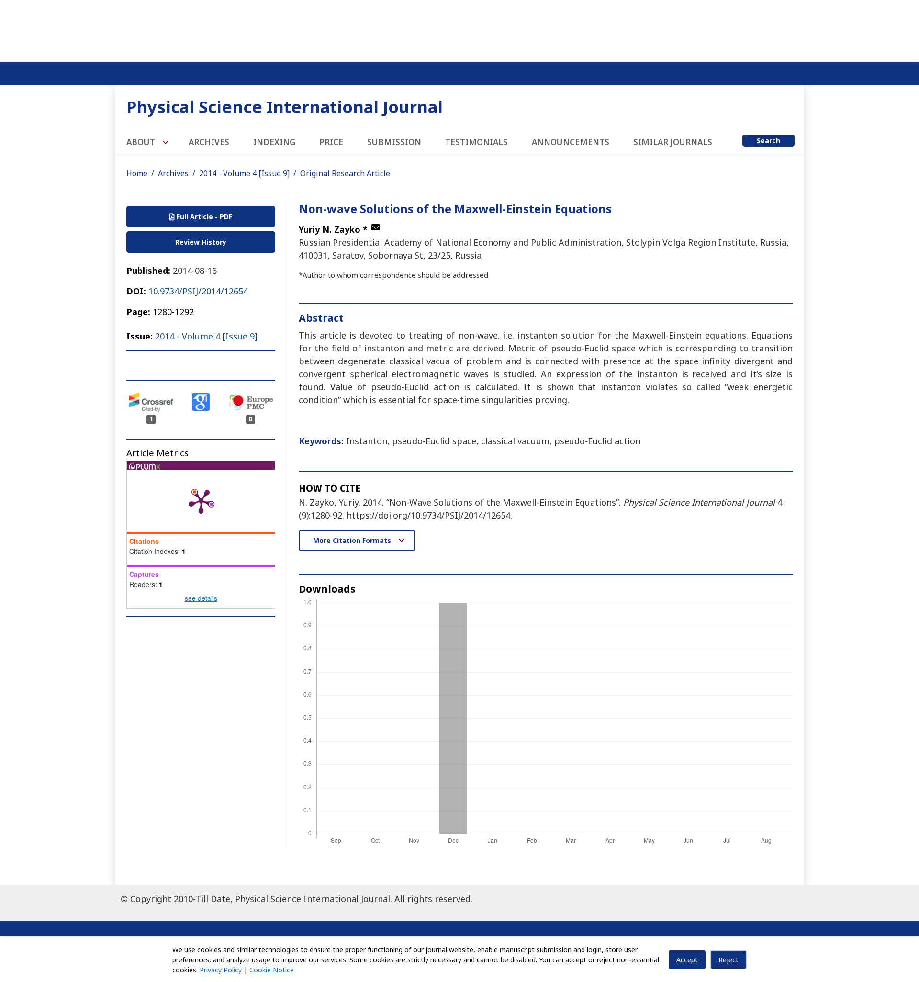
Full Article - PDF (203, 216)
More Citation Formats (353, 540)
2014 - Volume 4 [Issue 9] (244, 173)
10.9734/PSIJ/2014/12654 (198, 291)
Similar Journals (672, 141)
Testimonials (476, 141)
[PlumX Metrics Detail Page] (201, 501)
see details (201, 598)
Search (768, 140)
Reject (728, 959)
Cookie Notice (271, 969)
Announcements (570, 141)
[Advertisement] (459, 28)
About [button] (141, 141)
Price (331, 141)
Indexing (274, 141)
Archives (209, 141)
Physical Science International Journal (284, 106)
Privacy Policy (221, 969)
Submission (394, 141)
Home (136, 173)
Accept (687, 959)
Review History (200, 242)
